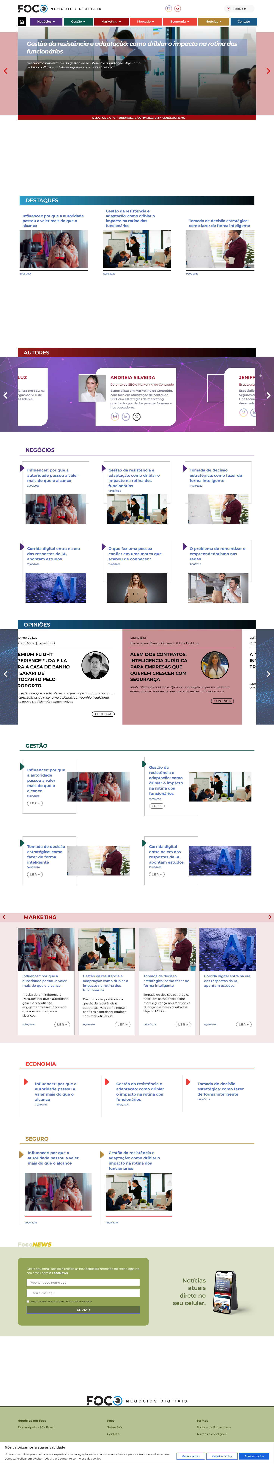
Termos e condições (211, 1434)
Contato (113, 1434)
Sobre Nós (115, 1427)
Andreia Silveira (78, 377)
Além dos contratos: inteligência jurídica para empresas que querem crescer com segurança (54, 667)
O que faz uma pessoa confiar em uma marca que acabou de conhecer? (135, 553)
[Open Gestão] (84, 21)
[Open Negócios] (53, 21)
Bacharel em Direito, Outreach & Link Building (60, 643)
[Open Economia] (188, 21)
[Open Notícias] (220, 21)
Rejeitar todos (222, 1456)
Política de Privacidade (214, 1427)
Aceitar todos (254, 1456)
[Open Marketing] (119, 21)
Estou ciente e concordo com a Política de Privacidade (61, 1301)
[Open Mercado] (153, 21)
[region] (137, 1453)
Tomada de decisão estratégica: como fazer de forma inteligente (216, 475)
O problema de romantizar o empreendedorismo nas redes (217, 553)
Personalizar (191, 1456)
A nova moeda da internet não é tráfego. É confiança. (174, 661)
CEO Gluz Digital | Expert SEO (167, 643)
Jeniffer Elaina (205, 377)
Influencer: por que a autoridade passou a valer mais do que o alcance (53, 221)
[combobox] (239, 8)
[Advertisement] (129, 156)
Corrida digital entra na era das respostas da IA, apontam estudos (53, 553)
